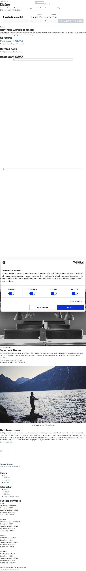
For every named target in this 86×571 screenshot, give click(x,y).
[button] (80, 5)
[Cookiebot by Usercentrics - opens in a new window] (74, 262)
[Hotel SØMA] (39, 5)
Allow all (70, 307)
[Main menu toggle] (4, 5)
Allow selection (42, 307)
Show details (74, 301)
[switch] (32, 293)
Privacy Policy (14, 570)
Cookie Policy (4, 570)
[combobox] (16, 21)
